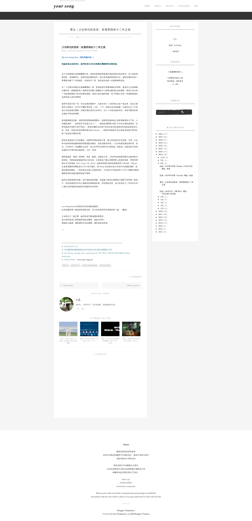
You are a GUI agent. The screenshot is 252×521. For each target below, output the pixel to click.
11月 (163, 157)
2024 (161, 140)
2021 (161, 148)
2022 (161, 145)
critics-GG (97, 37)
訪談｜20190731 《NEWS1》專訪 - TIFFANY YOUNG (174, 192)
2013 (161, 226)
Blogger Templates (126, 510)
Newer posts (132, 285)
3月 (162, 202)
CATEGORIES (184, 6)
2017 (161, 214)
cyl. (74, 37)
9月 (162, 160)
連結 (124, 209)
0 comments (135, 277)
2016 (161, 217)
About (158, 6)
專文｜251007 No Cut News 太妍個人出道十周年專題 (68, 341)
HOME (147, 6)
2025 (161, 137)
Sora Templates (120, 514)
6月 (162, 196)
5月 (162, 199)
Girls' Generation (111, 37)
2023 (161, 143)
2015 (161, 220)
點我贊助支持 (175, 72)
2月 (162, 205)
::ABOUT (175, 51)
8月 (162, 163)
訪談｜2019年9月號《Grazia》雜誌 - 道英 (176, 175)
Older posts (68, 285)
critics (88, 37)
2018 (161, 211)
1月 (162, 208)
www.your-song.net (85, 259)
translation (126, 37)
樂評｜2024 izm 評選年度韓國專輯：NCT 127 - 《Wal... (110, 341)
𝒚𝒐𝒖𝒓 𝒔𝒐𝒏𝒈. (64, 6)
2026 (161, 134)
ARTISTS (170, 6)
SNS (196, 6)
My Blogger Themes (140, 514)
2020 (161, 151)
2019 (161, 154)
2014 (161, 223)
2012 (161, 229)
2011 (161, 232)
